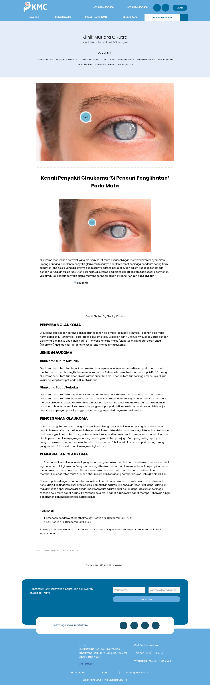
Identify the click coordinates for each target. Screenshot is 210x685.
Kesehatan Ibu (45, 59)
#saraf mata (70, 550)
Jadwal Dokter (63, 17)
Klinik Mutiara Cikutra (105, 37)
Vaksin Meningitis (146, 59)
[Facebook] (156, 625)
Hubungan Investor (136, 672)
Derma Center (126, 59)
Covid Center (108, 59)
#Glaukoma (52, 550)
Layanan (34, 17)
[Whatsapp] (123, 625)
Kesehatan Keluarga (66, 59)
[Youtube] (165, 8)
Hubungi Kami (129, 17)
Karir (105, 672)
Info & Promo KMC (96, 17)
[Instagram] (157, 8)
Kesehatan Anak (89, 59)
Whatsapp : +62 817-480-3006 (152, 661)
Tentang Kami (76, 672)
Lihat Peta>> (86, 664)
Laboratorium (165, 59)
